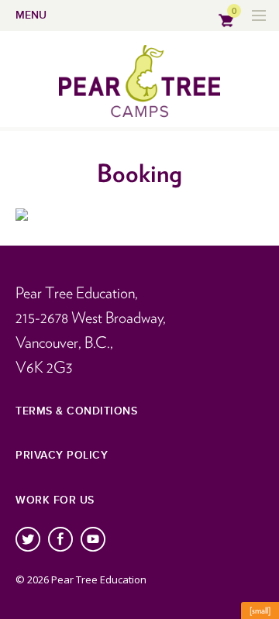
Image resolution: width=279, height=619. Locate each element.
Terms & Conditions (76, 411)
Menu (31, 15)
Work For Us (55, 500)
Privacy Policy (62, 455)
